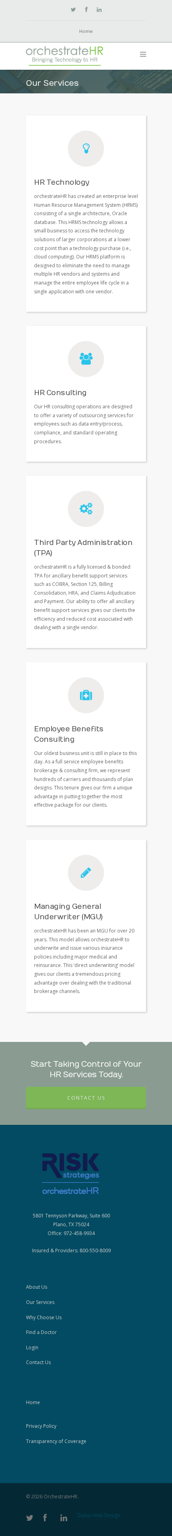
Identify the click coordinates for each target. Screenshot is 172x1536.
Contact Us (86, 1097)
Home (86, 31)
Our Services (40, 1302)
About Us (36, 1287)
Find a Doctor (41, 1332)
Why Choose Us (44, 1317)
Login (32, 1347)
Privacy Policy (41, 1426)
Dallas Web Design (99, 1515)
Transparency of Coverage (56, 1441)
